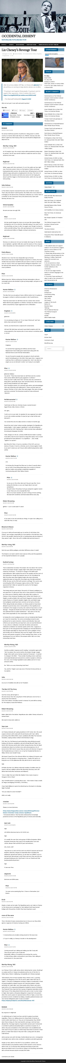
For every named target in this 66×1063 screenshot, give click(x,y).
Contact (3, 45)
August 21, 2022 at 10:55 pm (10, 219)
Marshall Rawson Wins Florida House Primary (54, 124)
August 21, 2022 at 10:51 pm (10, 370)
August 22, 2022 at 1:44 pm (7, 966)
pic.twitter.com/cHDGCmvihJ (27, 95)
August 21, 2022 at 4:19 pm (7, 276)
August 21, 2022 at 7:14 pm (11, 341)
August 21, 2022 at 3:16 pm (7, 130)
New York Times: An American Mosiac (53, 110)
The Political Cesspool (50, 312)
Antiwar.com (47, 292)
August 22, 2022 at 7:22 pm (11, 458)
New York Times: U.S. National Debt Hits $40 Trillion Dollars (54, 140)
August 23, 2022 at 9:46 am (7, 1009)
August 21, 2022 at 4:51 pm (7, 691)
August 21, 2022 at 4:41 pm (7, 546)
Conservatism (28, 54)
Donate (11, 45)
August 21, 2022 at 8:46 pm (9, 825)
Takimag (46, 308)
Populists (39, 54)
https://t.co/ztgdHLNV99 (10, 95)
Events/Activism (31, 45)
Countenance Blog (49, 294)
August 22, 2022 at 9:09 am (8, 238)
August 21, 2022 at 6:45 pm (8, 803)
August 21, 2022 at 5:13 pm (7, 711)
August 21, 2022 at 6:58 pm (9, 313)
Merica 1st (47, 304)
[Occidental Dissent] (33, 32)
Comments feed (49, 340)
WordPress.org (48, 343)
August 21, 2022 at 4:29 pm (8, 207)
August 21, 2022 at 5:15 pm (8, 503)
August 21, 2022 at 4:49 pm (8, 291)
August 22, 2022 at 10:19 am (10, 876)
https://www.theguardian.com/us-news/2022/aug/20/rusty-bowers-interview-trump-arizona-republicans (21, 812)
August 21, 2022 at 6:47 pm (8, 564)
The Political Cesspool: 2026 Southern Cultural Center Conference (53, 98)
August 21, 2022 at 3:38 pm (7, 254)
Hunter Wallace (18, 54)
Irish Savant (47, 300)
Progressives (6, 56)
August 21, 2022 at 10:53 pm (10, 515)
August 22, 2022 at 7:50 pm (10, 947)
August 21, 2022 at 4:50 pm (7, 679)
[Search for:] (54, 348)
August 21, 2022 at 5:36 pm (7, 728)
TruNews (46, 314)
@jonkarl (36, 85)
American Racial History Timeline (48, 45)
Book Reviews (20, 45)
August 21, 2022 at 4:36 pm (8, 148)
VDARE (46, 316)
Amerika (46, 291)
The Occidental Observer (51, 310)
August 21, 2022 (8, 54)
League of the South (50, 302)
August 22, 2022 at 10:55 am (9, 931)
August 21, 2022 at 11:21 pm (9, 646)
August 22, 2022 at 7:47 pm (11, 888)
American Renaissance (50, 289)
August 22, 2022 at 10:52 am (7, 917)
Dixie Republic (48, 296)
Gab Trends (47, 298)
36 (12, 56)
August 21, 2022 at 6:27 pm (7, 901)
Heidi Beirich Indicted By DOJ (52, 232)
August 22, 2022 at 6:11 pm (9, 401)
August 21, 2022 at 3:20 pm (7, 187)
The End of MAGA (49, 121)
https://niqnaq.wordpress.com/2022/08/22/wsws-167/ (18, 1001)
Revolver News (48, 306)
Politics (34, 54)
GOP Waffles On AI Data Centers (53, 210)
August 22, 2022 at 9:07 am (8, 163)
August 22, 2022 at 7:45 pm (12, 479)
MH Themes (42, 1061)
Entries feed (47, 337)
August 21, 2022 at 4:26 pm (7, 529)
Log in (46, 334)
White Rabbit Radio (49, 317)
